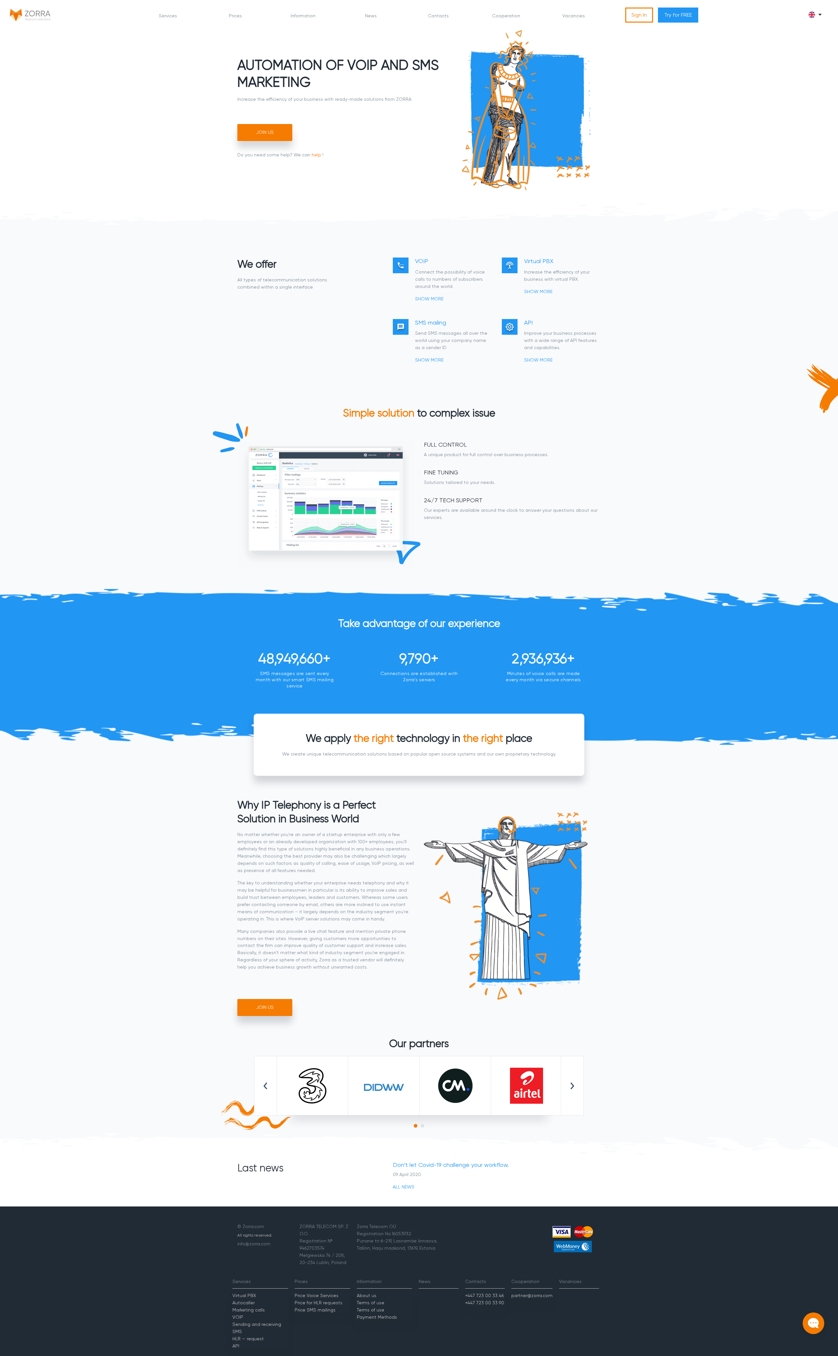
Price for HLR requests (318, 1302)
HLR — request (248, 1338)
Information (303, 15)
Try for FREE (678, 15)
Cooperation (506, 15)
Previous (265, 1085)
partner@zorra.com (532, 1295)
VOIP (237, 1317)
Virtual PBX (244, 1295)
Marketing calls (248, 1309)
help (316, 154)
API (235, 1345)
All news (403, 1186)
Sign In (639, 15)
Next (572, 1085)
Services (168, 15)
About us (366, 1295)
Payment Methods (377, 1317)
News (371, 15)
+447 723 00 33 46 (484, 1295)
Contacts (438, 15)
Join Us (265, 132)
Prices (235, 15)
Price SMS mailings (315, 1309)
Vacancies (573, 15)
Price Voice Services (316, 1295)
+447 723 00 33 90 (484, 1302)
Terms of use (370, 1302)
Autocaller (243, 1302)
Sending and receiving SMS (256, 1328)
